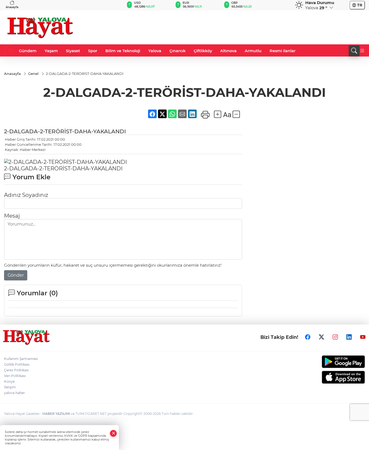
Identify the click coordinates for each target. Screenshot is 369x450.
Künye (9, 381)
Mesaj (12, 216)
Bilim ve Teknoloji (122, 50)
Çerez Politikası (16, 370)
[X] (321, 337)
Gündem (27, 50)
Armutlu (253, 50)
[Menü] (362, 51)
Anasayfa (12, 7)
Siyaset (73, 50)
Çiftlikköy (203, 50)
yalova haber (14, 393)
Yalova (154, 50)
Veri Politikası (15, 376)
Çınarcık (177, 50)
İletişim (10, 387)
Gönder (16, 275)
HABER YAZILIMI (56, 414)
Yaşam (51, 50)
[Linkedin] (349, 337)
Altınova (228, 50)
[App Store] (323, 377)
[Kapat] (113, 433)
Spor (92, 50)
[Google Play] (323, 361)
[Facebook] (307, 337)
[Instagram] (335, 337)
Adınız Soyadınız (26, 195)
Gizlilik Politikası (16, 364)
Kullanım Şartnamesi (21, 359)
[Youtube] (362, 337)
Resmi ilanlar (283, 50)
